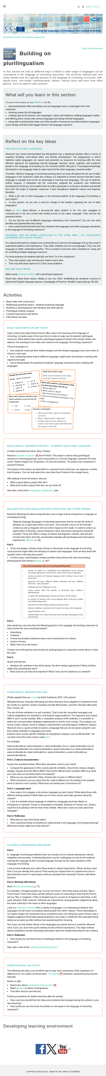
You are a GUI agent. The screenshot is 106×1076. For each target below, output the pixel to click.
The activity (53, 974)
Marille (37, 102)
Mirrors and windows (23, 886)
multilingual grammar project (44, 947)
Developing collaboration (41, 490)
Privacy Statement (71, 1072)
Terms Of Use (55, 1072)
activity (34, 697)
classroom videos (26, 274)
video (18, 210)
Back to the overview (92, 48)
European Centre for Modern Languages (24, 37)
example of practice (25, 455)
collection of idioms (26, 908)
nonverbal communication (40, 985)
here (47, 737)
